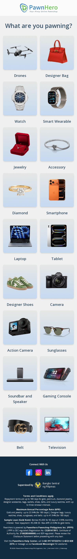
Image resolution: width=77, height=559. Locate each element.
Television (57, 447)
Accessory (57, 167)
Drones (20, 75)
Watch (20, 121)
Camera (57, 304)
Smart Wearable (57, 121)
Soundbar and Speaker (20, 399)
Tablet (57, 258)
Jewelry (20, 167)
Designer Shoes (20, 304)
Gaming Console (57, 396)
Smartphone (57, 213)
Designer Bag (57, 75)
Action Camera (20, 350)
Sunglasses (57, 350)
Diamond (20, 213)
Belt (20, 447)
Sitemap (63, 548)
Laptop (20, 258)
